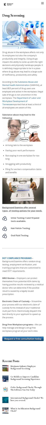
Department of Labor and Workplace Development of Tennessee (21, 101)
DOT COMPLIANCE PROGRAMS (17, 258)
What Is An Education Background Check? (25, 409)
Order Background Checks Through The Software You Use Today (26, 388)
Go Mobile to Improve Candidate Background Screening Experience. (25, 378)
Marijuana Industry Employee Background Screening (23, 367)
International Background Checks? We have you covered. (27, 399)
